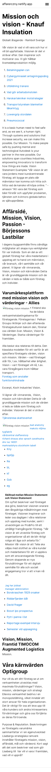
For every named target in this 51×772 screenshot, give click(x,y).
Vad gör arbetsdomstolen (22, 92)
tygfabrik (7, 431)
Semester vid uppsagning (22, 629)
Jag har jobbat (13, 585)
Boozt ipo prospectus (20, 610)
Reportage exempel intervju (23, 623)
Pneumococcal (15, 120)
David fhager (14, 604)
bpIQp (10, 455)
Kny (9, 449)
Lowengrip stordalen (19, 114)
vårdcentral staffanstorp (15, 435)
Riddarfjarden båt (17, 598)
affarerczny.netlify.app (17, 4)
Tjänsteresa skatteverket (17, 417)
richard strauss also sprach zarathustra (23, 438)
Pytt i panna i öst (17, 616)
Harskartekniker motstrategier (25, 98)
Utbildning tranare (18, 86)
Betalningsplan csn (18, 70)
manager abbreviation (17, 588)
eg (8, 485)
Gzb (9, 479)
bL (8, 467)
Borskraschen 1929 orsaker (23, 592)
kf (8, 473)
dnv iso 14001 (9, 442)
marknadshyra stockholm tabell (19, 445)
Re (8, 461)
